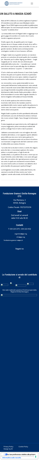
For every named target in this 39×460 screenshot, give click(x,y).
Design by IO (8, 449)
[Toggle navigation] (31, 3)
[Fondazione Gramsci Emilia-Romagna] (13, 3)
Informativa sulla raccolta (11, 458)
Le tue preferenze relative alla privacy (21, 454)
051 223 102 (26, 229)
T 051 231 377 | (14, 229)
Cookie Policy (23, 447)
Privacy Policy (8, 447)
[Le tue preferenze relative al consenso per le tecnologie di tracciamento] (35, 456)
